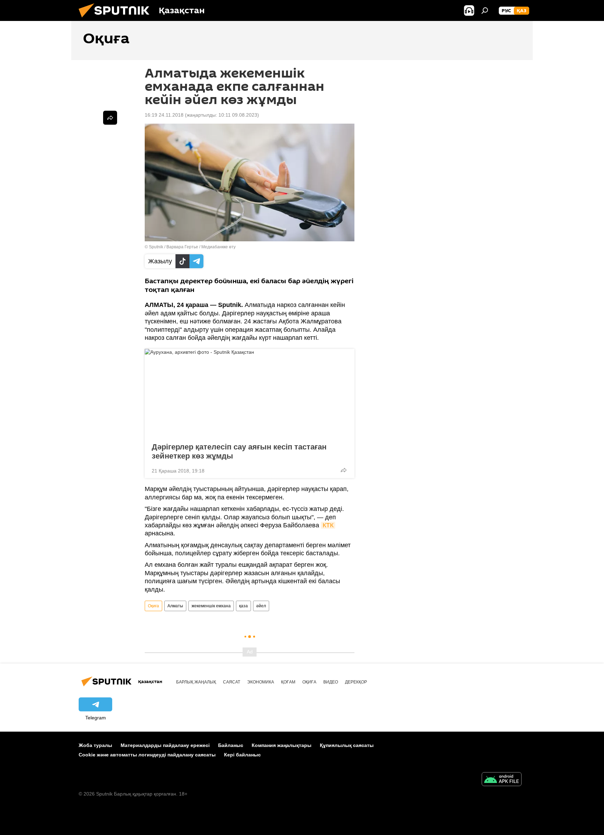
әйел (261, 605)
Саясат (231, 682)
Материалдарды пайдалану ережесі (165, 745)
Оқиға (153, 605)
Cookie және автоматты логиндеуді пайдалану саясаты (147, 754)
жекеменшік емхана (211, 605)
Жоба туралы (95, 745)
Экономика (260, 682)
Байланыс (230, 745)
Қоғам (288, 682)
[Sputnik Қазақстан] (117, 19)
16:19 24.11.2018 (164, 115)
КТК (328, 525)
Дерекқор (356, 682)
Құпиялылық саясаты (347, 745)
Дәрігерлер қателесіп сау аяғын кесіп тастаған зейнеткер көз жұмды (239, 451)
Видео (330, 682)
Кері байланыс (242, 754)
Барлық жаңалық (196, 682)
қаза (243, 605)
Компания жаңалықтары (281, 745)
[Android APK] (501, 780)
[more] (344, 470)
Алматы (175, 605)
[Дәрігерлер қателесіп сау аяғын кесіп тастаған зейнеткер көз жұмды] (249, 393)
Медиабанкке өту (218, 246)
